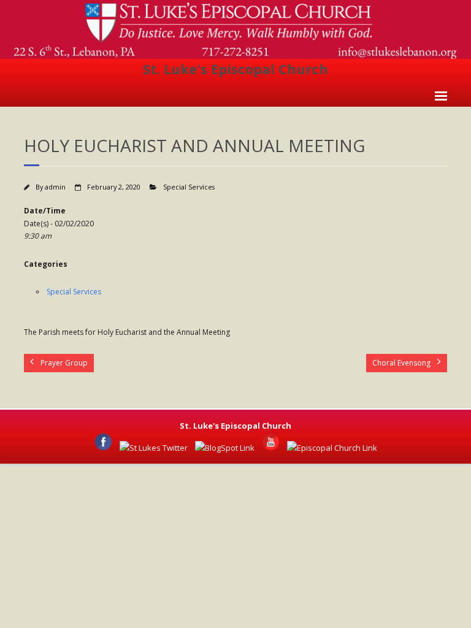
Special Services (189, 186)
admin (55, 186)
